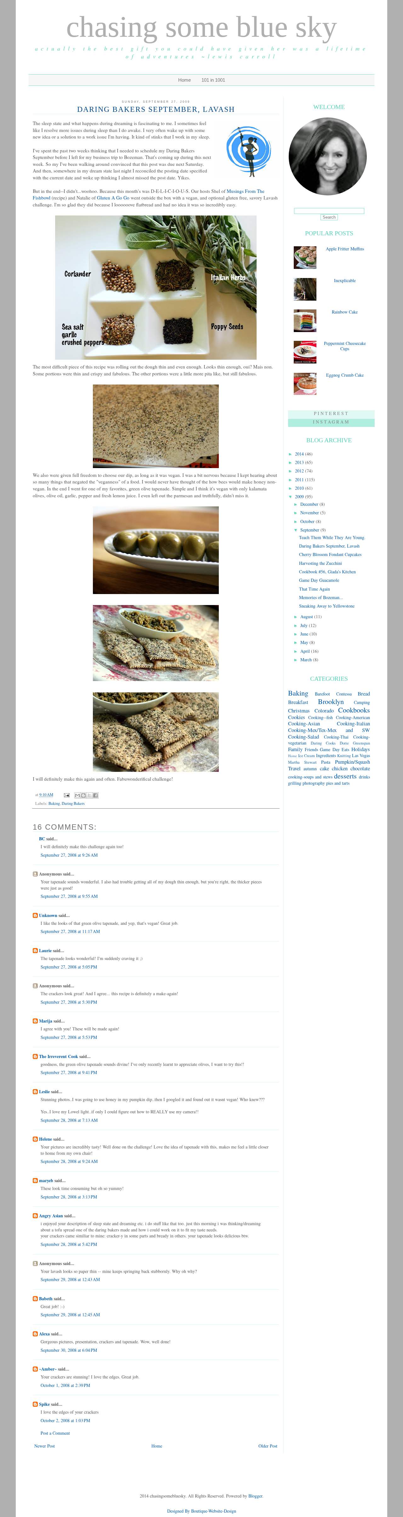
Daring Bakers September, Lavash (329, 546)
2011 (300, 480)
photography (314, 783)
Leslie (44, 1091)
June (304, 634)
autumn (310, 769)
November (310, 513)
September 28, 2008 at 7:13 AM (69, 1120)
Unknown (48, 915)
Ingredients (326, 755)
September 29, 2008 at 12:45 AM (70, 1315)
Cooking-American (353, 717)
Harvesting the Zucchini (320, 563)
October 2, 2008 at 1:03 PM (65, 1420)
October (308, 521)
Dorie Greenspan (355, 743)
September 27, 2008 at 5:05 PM (69, 967)
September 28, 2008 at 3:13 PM (69, 1197)
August (307, 616)
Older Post (267, 1446)
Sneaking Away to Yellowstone (327, 606)
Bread (364, 693)
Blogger (255, 1496)
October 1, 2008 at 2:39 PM (65, 1385)
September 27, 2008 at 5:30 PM (69, 1002)
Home (184, 80)
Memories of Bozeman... (321, 597)
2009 (300, 496)
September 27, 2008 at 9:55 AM (69, 896)
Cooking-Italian (353, 723)
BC (42, 838)
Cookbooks (354, 709)
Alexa (44, 1333)
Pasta (325, 762)
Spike (44, 1404)
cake (324, 768)
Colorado (324, 710)
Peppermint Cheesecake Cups (345, 346)
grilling (294, 783)
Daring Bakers (73, 803)
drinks (364, 777)
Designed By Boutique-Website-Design (201, 1511)
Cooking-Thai (336, 737)
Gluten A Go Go (113, 197)
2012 (300, 471)
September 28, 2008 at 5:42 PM (69, 1244)
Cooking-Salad (303, 736)
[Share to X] (89, 795)
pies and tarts (337, 783)
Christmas (299, 710)
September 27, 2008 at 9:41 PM (69, 1072)
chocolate (360, 768)
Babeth (46, 1298)
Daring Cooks (323, 743)
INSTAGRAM (331, 422)
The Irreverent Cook (58, 1056)
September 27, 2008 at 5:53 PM (69, 1037)
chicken (340, 768)
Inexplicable (345, 280)
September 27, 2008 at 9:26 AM (69, 855)
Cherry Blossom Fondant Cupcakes (330, 554)
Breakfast (298, 702)
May (304, 642)
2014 (300, 454)
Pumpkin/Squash (352, 761)
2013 (300, 462)
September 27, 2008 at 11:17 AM (70, 931)
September (310, 530)
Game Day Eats (334, 749)
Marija (45, 1021)
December (310, 504)
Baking (54, 803)
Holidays (360, 749)
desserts (345, 775)
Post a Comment (55, 1433)
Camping (362, 702)
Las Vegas (361, 755)
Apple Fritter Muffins (345, 249)
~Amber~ (48, 1369)
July (304, 625)
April (305, 651)
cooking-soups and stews (310, 777)
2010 (300, 488)
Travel (294, 768)
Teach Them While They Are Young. (332, 537)
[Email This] (77, 795)
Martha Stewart (302, 762)
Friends (311, 749)
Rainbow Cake (345, 312)
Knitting (344, 755)
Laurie (45, 950)
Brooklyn (331, 701)
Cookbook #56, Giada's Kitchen (327, 572)
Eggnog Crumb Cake (345, 375)
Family (295, 749)
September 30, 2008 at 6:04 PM (69, 1350)
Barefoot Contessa (333, 694)
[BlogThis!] (83, 795)
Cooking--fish (320, 717)
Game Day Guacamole (319, 580)
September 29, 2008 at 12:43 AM (70, 1279)
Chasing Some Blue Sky (201, 26)
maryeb (46, 1180)
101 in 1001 (213, 80)
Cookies (296, 717)
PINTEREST (331, 413)
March (306, 660)
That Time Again (314, 589)
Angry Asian (51, 1215)
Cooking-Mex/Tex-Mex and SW (329, 730)
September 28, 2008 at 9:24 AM (69, 1161)
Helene (45, 1139)
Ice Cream (306, 755)
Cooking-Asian (304, 723)
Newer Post (44, 1446)
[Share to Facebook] (95, 795)
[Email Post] (66, 794)
